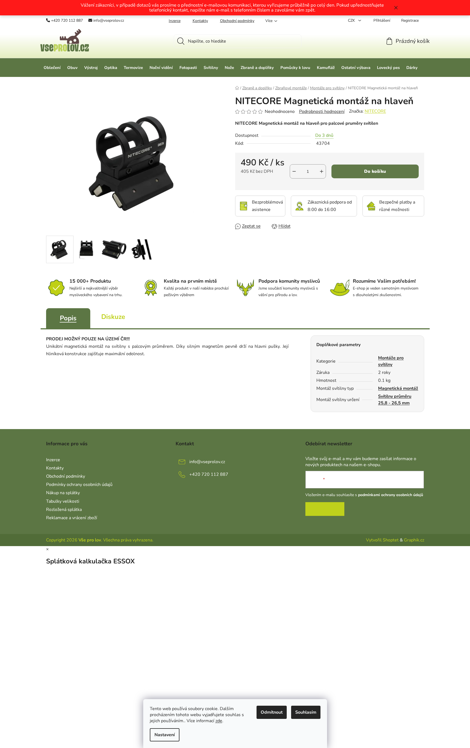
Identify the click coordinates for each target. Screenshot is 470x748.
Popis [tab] (68, 318)
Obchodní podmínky (237, 20)
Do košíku (375, 171)
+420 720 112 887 (67, 20)
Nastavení (164, 735)
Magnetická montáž (398, 388)
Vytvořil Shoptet (382, 540)
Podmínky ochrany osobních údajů (79, 485)
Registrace (410, 20)
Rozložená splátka (64, 510)
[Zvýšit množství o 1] (321, 171)
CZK (352, 20)
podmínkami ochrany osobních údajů (390, 494)
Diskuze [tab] (113, 316)
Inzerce (175, 20)
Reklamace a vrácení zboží (71, 518)
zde (218, 721)
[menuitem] (52, 67)
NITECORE (375, 111)
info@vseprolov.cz (108, 20)
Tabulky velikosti (62, 501)
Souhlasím (305, 712)
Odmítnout (272, 712)
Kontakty (200, 20)
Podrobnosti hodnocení (322, 112)
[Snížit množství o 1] (294, 171)
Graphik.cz (414, 540)
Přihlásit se (325, 509)
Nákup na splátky (63, 493)
